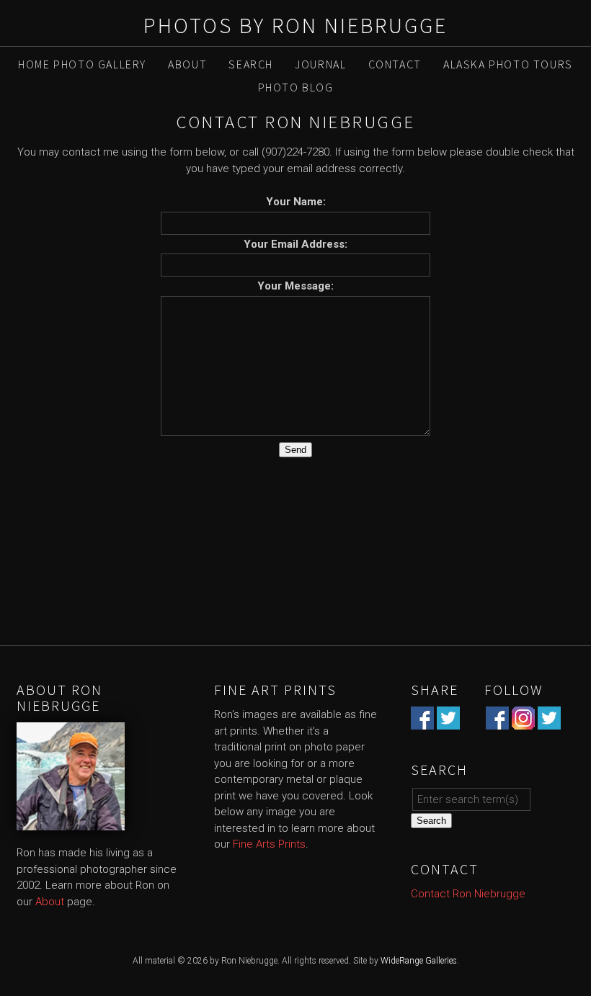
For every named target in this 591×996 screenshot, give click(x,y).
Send (295, 449)
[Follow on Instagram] (523, 721)
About (187, 64)
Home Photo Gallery (82, 64)
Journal (320, 64)
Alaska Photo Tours (508, 64)
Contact (395, 64)
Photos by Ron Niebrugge (295, 25)
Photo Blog (296, 87)
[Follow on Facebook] (497, 721)
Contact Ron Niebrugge (468, 893)
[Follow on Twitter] (549, 721)
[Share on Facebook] (422, 721)
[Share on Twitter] (448, 721)
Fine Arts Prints (269, 844)
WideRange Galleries (419, 961)
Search (250, 64)
